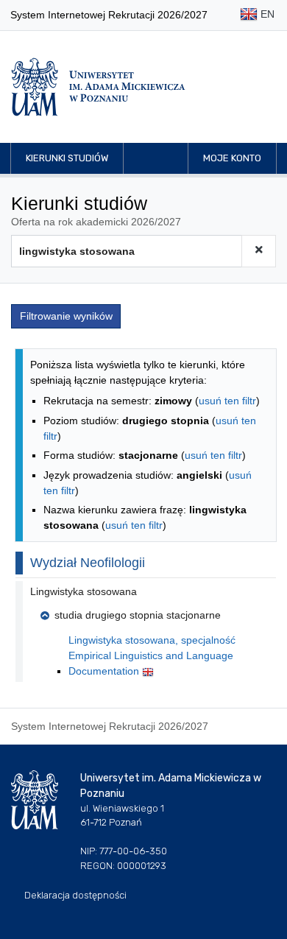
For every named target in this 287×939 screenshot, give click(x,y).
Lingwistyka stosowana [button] (83, 591)
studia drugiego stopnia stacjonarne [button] (137, 615)
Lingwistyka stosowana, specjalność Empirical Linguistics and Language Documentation (151, 655)
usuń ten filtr (227, 401)
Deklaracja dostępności (75, 895)
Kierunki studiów (67, 157)
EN (266, 14)
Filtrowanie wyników (66, 316)
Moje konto (232, 157)
